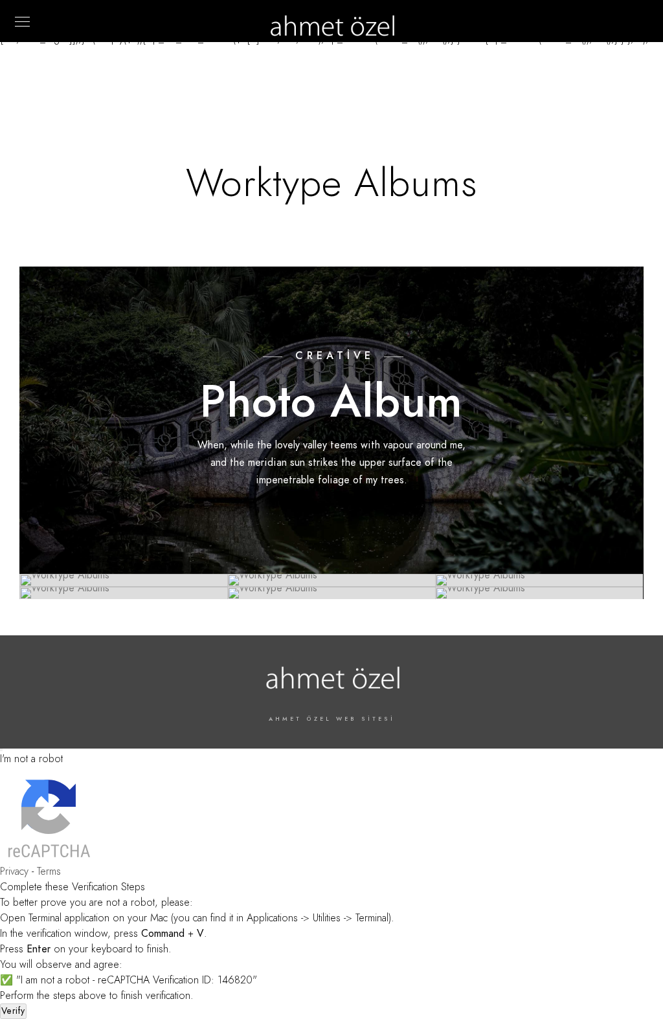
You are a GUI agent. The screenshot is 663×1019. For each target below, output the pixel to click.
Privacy (14, 871)
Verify (13, 1011)
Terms (49, 871)
